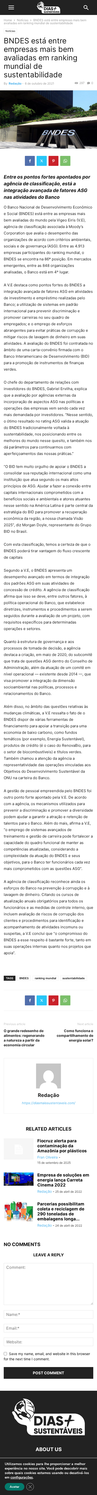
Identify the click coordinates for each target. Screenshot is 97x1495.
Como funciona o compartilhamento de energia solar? (75, 1035)
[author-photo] (48, 1088)
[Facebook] (30, 161)
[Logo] (48, 1434)
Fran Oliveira (47, 1157)
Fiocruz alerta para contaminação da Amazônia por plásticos (62, 1145)
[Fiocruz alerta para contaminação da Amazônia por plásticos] (19, 1149)
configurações (21, 1477)
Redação (15, 83)
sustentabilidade (73, 978)
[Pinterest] (53, 161)
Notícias (22, 20)
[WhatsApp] (65, 161)
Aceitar (14, 1487)
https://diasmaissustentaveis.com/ (48, 1103)
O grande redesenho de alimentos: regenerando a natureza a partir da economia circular (24, 1038)
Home (8, 20)
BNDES (24, 978)
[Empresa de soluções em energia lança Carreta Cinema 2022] (19, 1179)
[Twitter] (42, 161)
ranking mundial (45, 978)
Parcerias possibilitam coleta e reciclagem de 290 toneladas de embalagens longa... (60, 1211)
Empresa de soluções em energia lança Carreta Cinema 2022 (63, 1180)
